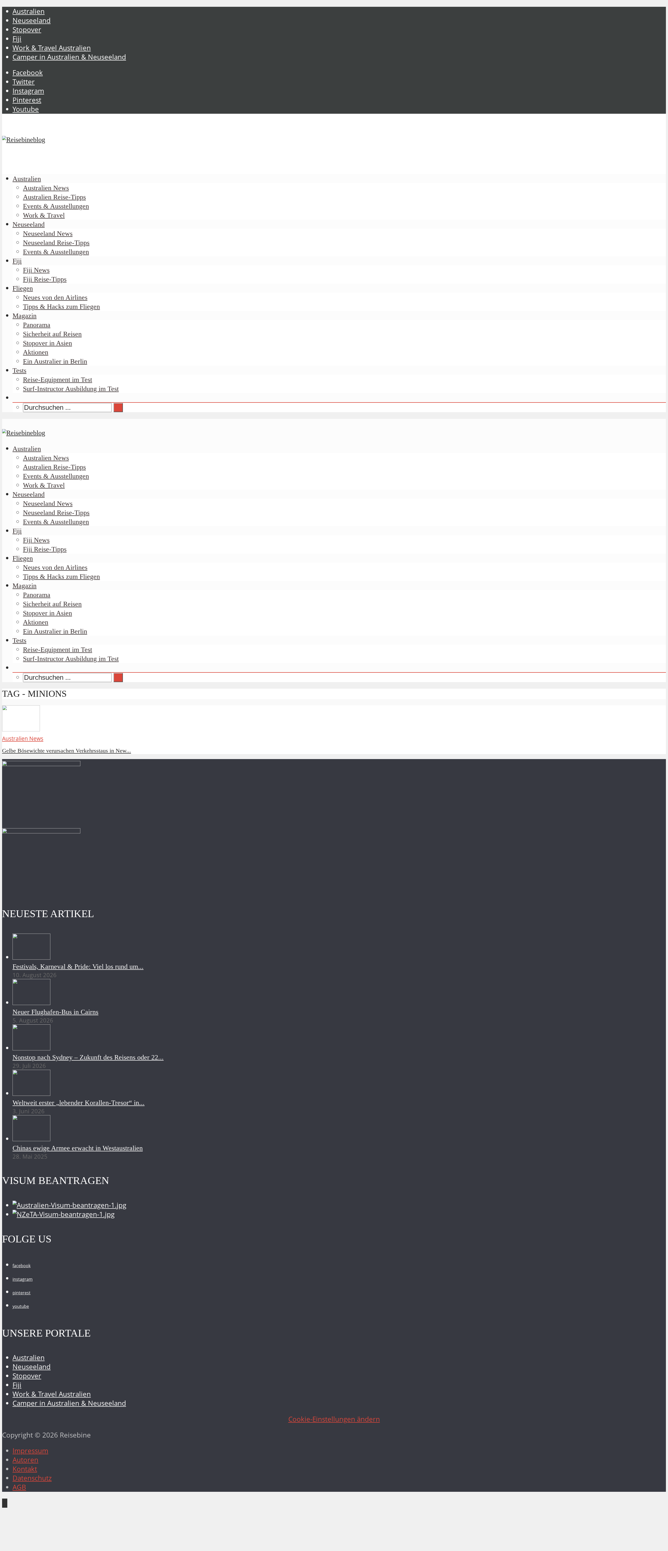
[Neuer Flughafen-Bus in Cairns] (31, 1002)
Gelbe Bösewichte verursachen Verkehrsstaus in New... (66, 750)
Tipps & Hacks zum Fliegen (61, 306)
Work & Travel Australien (52, 47)
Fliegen (23, 288)
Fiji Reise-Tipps (45, 279)
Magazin (25, 316)
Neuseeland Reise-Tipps (56, 243)
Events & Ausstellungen (56, 206)
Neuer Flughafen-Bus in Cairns (55, 1012)
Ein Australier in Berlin (55, 361)
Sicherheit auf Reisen (52, 334)
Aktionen (35, 352)
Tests (19, 370)
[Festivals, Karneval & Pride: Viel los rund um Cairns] (31, 957)
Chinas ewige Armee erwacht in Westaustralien (78, 1148)
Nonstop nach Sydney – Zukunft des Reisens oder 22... (88, 1057)
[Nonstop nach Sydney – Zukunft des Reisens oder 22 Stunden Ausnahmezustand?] (31, 1048)
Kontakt (25, 1469)
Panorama (36, 325)
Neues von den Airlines (55, 297)
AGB (19, 1487)
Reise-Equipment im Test (57, 379)
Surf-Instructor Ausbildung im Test (71, 389)
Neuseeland (32, 20)
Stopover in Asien (47, 343)
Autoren (25, 1459)
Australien (29, 11)
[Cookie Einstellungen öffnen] (41, 1544)
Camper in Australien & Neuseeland (69, 57)
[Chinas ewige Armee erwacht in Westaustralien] (31, 1138)
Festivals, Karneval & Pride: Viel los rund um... (78, 966)
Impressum (30, 1450)
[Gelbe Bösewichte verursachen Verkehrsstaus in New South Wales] (21, 729)
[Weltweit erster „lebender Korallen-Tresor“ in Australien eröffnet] (31, 1093)
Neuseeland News (48, 233)
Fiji (17, 38)
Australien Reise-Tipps (54, 197)
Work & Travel (44, 215)
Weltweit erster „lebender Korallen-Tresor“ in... (79, 1103)
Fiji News (36, 270)
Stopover (27, 29)
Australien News (46, 188)
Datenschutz (32, 1478)
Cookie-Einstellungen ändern (334, 1419)
